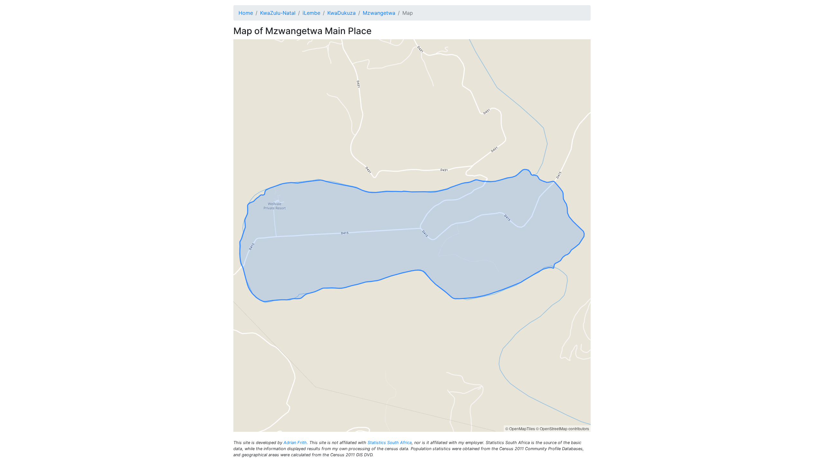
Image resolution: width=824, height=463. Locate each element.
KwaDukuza (341, 13)
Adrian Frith (295, 442)
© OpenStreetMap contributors (562, 428)
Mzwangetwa (379, 13)
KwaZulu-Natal (277, 13)
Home (246, 13)
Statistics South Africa (390, 442)
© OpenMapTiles (520, 428)
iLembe (311, 13)
